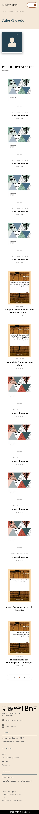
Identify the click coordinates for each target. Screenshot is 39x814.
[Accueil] (10, 5)
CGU (4, 798)
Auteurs (10, 11)
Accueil (4, 11)
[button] (19, 677)
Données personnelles (11, 795)
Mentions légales (9, 792)
